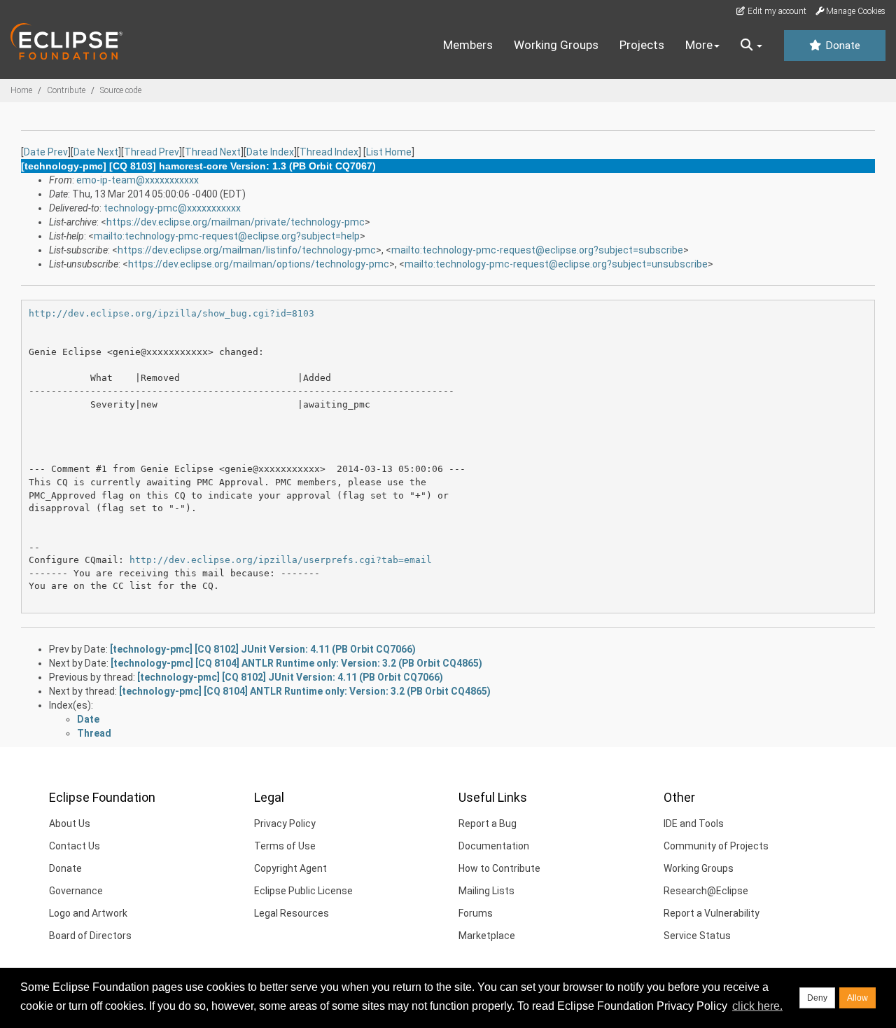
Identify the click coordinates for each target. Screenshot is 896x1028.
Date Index (270, 152)
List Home (389, 152)
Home (21, 90)
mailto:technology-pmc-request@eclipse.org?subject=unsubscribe (556, 264)
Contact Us (74, 846)
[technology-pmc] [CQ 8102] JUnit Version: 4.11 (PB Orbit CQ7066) (263, 649)
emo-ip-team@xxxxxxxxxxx (137, 180)
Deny (817, 998)
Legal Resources (291, 913)
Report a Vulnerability (712, 913)
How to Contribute (499, 868)
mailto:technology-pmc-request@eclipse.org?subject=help (227, 236)
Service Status (697, 935)
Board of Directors (90, 935)
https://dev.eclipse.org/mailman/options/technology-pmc (258, 264)
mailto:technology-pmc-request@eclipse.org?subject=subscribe (537, 250)
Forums (475, 913)
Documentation (493, 846)
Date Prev (46, 152)
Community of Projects (716, 846)
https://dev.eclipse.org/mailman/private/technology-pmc (235, 222)
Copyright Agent (290, 868)
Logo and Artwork (88, 913)
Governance (76, 890)
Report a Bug (487, 823)
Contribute (66, 90)
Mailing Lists (486, 890)
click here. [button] (757, 1006)
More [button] (699, 45)
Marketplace (486, 935)
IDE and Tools (694, 823)
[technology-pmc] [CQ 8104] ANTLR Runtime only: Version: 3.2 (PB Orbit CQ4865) (296, 663)
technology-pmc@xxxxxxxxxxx (172, 208)
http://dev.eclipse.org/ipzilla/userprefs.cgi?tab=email (281, 560)
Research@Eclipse (706, 890)
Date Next (96, 152)
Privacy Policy (285, 823)
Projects (642, 45)
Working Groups (556, 45)
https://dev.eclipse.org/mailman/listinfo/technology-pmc (247, 250)
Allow (857, 998)
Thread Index (329, 152)
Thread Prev (151, 152)
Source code (120, 90)
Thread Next (213, 152)
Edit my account (776, 11)
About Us (69, 823)
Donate (841, 45)
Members (468, 45)
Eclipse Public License (303, 890)
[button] (751, 45)
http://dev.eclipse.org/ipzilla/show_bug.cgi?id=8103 (171, 313)
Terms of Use (285, 846)
